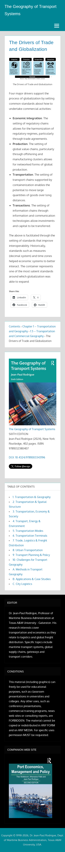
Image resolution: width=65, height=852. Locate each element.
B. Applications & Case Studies (32, 579)
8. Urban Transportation (28, 550)
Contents (14, 326)
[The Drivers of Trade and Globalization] (32, 69)
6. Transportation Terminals (30, 535)
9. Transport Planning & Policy (31, 555)
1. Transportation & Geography (32, 497)
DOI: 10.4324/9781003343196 (27, 457)
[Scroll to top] (57, 844)
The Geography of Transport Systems (32, 429)
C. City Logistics (22, 584)
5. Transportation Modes (28, 530)
